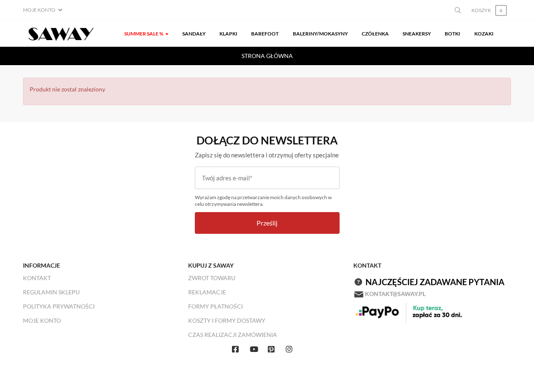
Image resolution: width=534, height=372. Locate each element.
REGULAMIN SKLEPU (51, 292)
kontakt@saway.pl (395, 293)
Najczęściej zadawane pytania (434, 281)
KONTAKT (37, 277)
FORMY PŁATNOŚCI (215, 306)
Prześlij (267, 223)
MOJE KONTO (42, 320)
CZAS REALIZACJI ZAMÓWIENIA (232, 334)
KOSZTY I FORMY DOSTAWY (226, 320)
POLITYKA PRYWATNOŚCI (59, 306)
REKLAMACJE (207, 292)
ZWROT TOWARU (211, 277)
